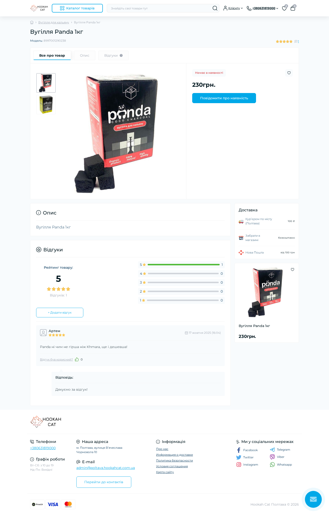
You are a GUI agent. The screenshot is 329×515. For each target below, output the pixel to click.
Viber (280, 457)
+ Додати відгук (60, 312)
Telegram (283, 449)
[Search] (215, 8)
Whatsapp (284, 464)
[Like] (77, 359)
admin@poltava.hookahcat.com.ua (105, 468)
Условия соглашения (172, 466)
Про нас (162, 449)
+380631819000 (43, 448)
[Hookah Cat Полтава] (96, 421)
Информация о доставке (174, 454)
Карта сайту (165, 472)
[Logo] (39, 8)
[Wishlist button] (289, 73)
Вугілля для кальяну (53, 22)
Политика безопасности (174, 460)
